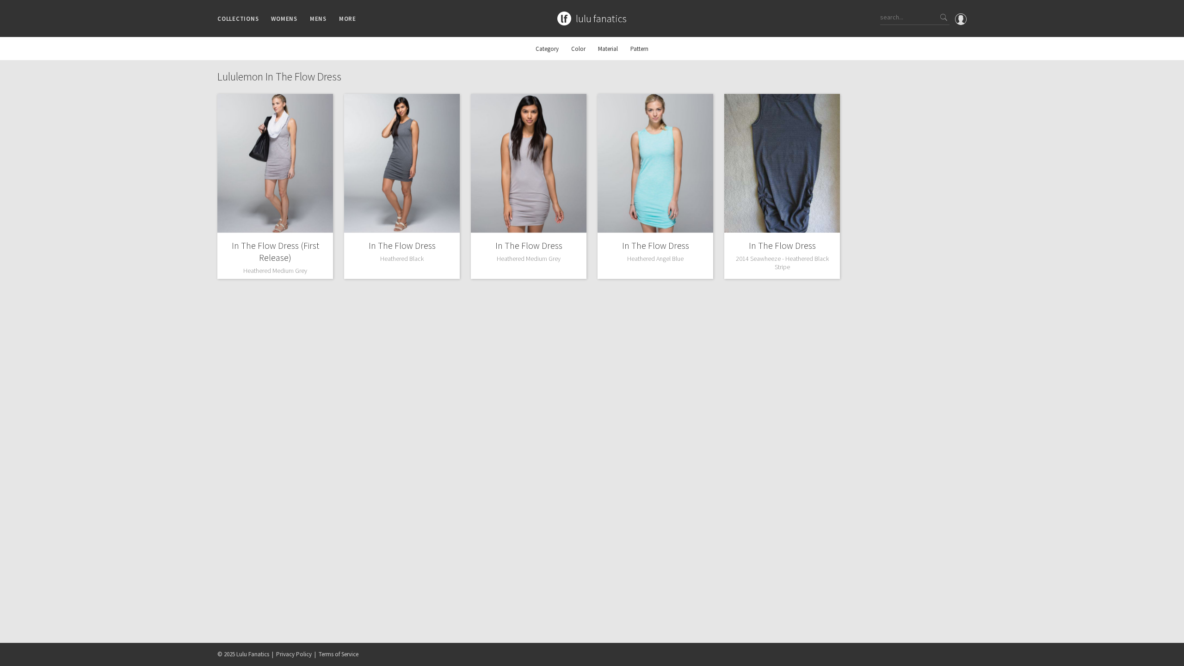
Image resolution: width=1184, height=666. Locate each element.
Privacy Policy (294, 654)
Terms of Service (338, 654)
